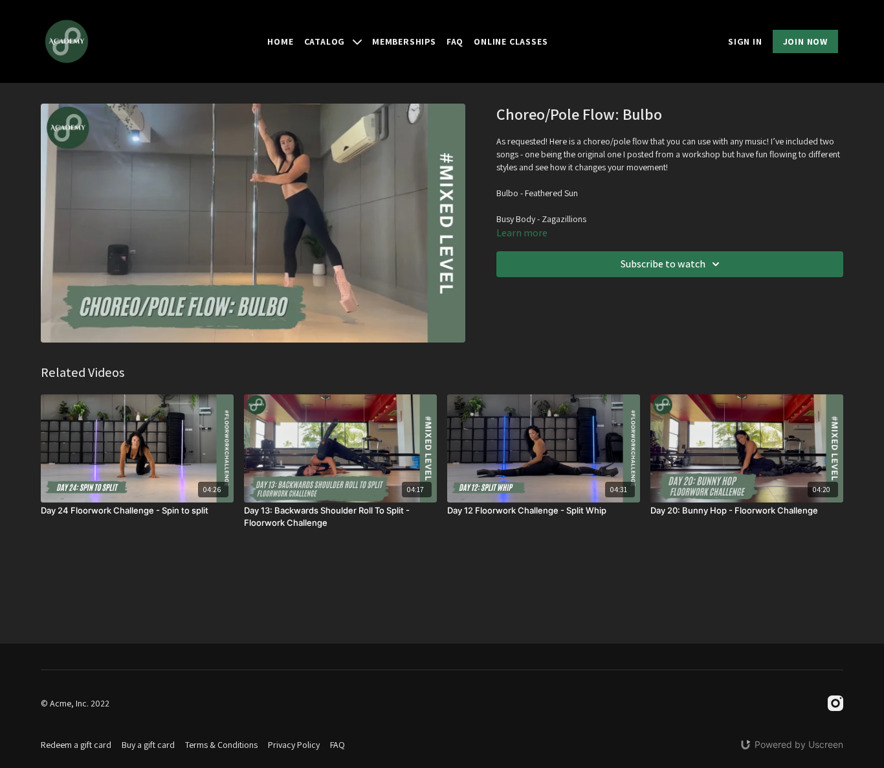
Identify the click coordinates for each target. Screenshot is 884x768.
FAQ (455, 41)
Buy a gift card (148, 745)
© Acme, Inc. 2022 (75, 703)
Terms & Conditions (221, 745)
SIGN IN (745, 41)
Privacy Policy (294, 745)
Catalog (326, 41)
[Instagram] (835, 703)
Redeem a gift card (76, 745)
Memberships (404, 41)
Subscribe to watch (663, 264)
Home (280, 41)
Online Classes (510, 41)
